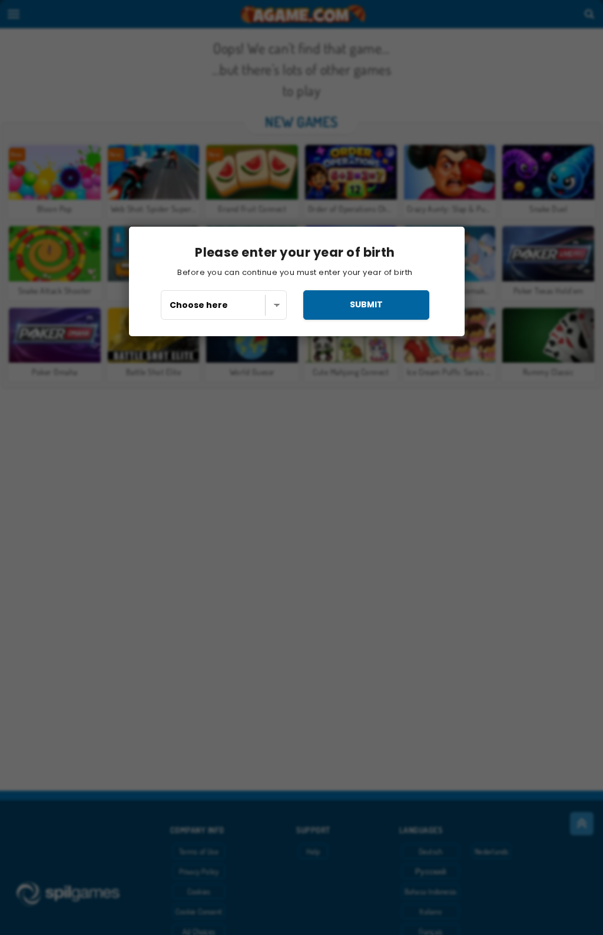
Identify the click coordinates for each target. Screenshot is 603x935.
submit (366, 304)
